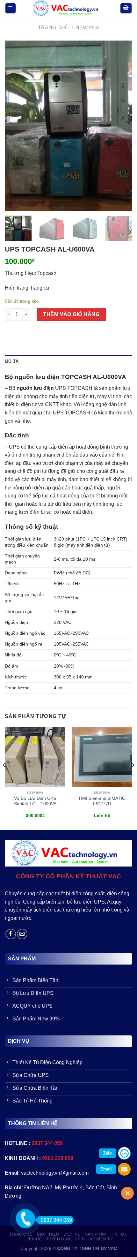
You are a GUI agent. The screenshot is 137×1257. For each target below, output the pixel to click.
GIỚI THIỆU (48, 1234)
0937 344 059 (56, 1220)
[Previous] (15, 126)
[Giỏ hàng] (126, 8)
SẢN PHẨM (96, 1234)
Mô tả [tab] (11, 361)
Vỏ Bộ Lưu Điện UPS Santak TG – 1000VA (35, 801)
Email (106, 1169)
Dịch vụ (72, 1234)
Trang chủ (53, 27)
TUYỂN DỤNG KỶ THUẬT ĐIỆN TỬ (79, 1239)
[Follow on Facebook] (10, 934)
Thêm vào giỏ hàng (71, 314)
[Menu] (10, 8)
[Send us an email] (22, 934)
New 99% (87, 27)
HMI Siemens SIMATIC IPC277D (102, 801)
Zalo (107, 1153)
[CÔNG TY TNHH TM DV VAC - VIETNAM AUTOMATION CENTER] (68, 8)
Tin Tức (119, 1234)
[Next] (121, 126)
